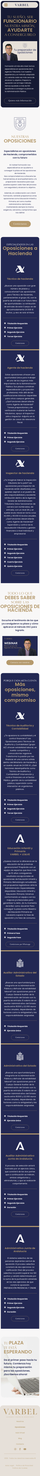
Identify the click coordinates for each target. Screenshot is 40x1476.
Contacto (20, 1444)
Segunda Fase (14, 937)
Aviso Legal (9, 1465)
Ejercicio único (14, 1030)
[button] (6, 4)
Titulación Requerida (17, 323)
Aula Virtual (20, 1433)
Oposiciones (20, 1427)
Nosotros (20, 1421)
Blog (20, 1438)
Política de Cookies (20, 1468)
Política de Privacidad (24, 1465)
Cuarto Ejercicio (15, 562)
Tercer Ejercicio (14, 336)
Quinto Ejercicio (14, 566)
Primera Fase (13, 933)
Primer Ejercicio (14, 328)
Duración (11, 1207)
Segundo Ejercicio (15, 332)
